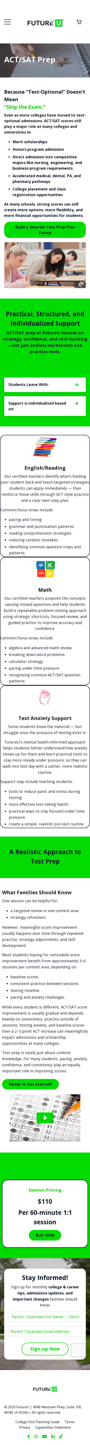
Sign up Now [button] (45, 1349)
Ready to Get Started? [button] (30, 1084)
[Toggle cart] (79, 21)
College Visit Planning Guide (37, 1422)
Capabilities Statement (53, 1427)
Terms (69, 1422)
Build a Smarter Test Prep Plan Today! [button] (45, 229)
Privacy (24, 1427)
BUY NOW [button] (45, 1235)
